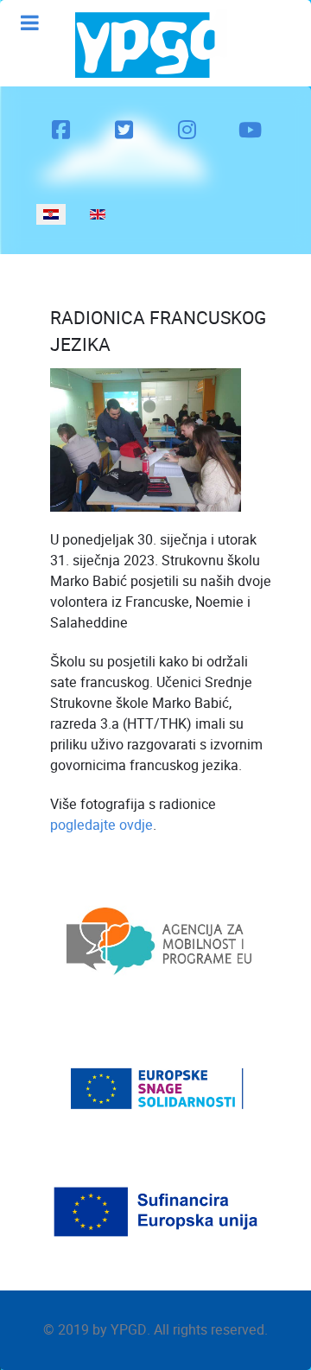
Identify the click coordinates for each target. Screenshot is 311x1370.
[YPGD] (151, 43)
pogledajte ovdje (101, 825)
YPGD (129, 1330)
